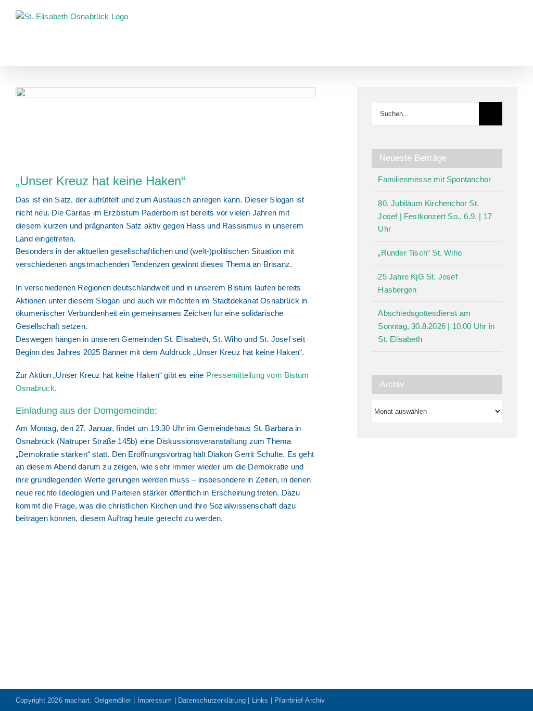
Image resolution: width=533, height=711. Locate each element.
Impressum (154, 700)
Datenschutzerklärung (212, 700)
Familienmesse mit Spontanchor (434, 179)
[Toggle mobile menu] (513, 15)
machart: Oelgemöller (98, 700)
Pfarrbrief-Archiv (299, 700)
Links (260, 700)
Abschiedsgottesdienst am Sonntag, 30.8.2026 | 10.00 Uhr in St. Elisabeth (436, 326)
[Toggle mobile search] (494, 15)
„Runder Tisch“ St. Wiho (420, 252)
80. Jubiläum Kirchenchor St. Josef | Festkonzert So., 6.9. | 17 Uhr (435, 216)
